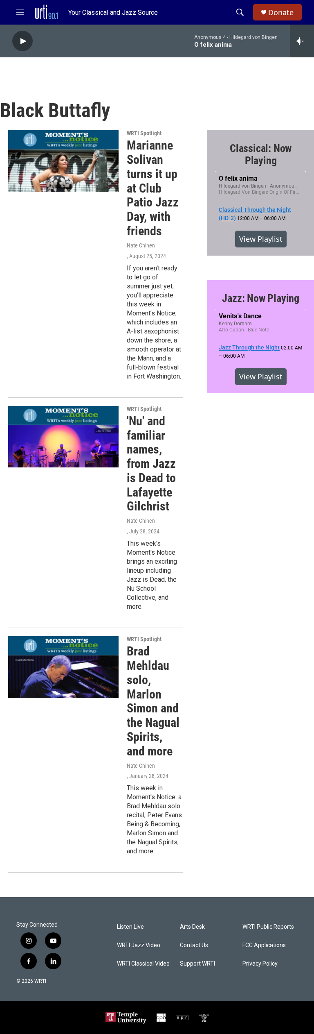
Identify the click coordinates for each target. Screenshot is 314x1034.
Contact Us (194, 945)
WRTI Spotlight (144, 133)
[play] (22, 41)
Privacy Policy (260, 964)
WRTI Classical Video (143, 964)
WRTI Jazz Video (138, 945)
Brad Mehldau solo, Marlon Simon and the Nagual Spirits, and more (153, 701)
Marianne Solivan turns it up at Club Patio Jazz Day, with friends (153, 188)
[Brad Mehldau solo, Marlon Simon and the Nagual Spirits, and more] (63, 667)
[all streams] (302, 41)
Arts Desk (192, 927)
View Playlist (261, 239)
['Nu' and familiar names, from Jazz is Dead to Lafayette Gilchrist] (63, 436)
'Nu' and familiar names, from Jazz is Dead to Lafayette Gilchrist (151, 464)
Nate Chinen (141, 245)
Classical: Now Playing (261, 154)
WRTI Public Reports (268, 927)
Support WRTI (197, 964)
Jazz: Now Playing (260, 298)
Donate (281, 12)
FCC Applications (264, 945)
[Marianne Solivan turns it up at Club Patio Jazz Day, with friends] (63, 161)
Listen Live (130, 927)
